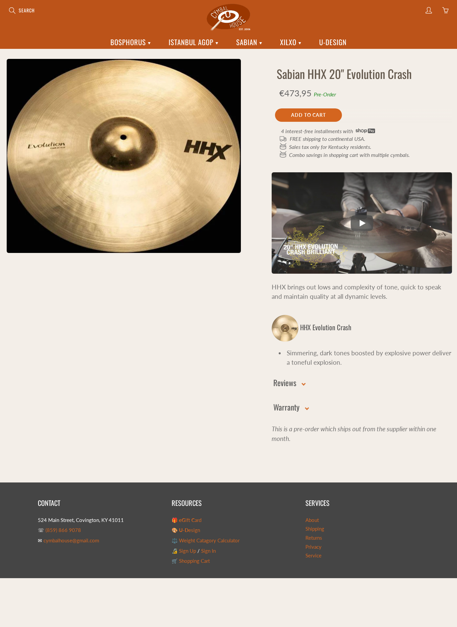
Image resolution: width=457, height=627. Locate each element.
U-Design (333, 42)
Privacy (313, 547)
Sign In (208, 551)
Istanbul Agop (192, 42)
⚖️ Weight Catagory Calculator (206, 540)
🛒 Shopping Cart (191, 561)
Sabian (247, 42)
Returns (313, 538)
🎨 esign (186, 530)
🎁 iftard (186, 520)
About (312, 520)
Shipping (314, 529)
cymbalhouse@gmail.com (71, 540)
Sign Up (187, 551)
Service (313, 555)
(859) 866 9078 (63, 530)
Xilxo (289, 42)
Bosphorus (129, 42)
